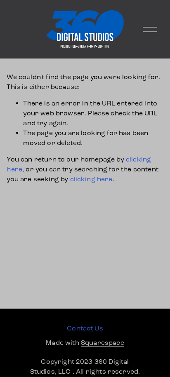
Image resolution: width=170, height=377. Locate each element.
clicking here (91, 179)
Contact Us (85, 328)
